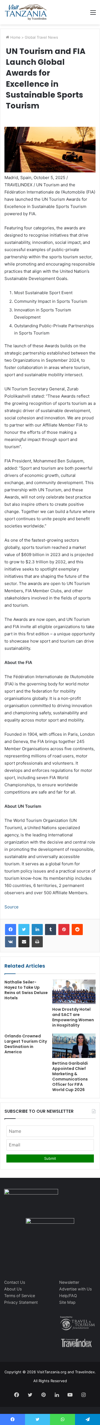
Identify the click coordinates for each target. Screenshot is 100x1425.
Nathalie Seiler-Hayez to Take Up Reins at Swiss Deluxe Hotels (26, 990)
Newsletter (69, 1282)
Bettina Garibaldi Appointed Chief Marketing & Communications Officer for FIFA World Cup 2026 (70, 1076)
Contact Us (14, 1282)
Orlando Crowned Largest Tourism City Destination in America (25, 1044)
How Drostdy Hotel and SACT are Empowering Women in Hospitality (73, 1017)
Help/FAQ (68, 1295)
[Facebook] (10, 929)
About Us (13, 1289)
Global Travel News (41, 37)
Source (11, 906)
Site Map (67, 1302)
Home (15, 37)
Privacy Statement (21, 1302)
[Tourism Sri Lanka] (25, 12)
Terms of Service (19, 1295)
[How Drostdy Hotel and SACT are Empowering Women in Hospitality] (74, 992)
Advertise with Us (75, 1289)
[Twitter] (23, 929)
